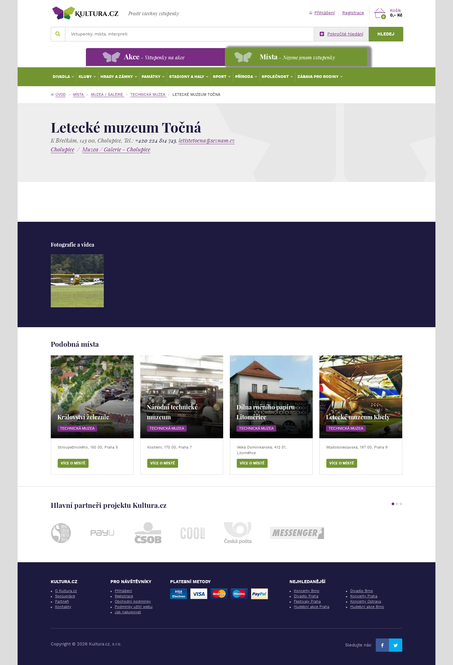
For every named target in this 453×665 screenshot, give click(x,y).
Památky (152, 76)
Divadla (62, 76)
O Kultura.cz (66, 591)
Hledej (385, 33)
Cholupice (62, 149)
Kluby (86, 76)
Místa (79, 94)
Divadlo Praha (306, 596)
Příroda (244, 76)
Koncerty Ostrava (365, 601)
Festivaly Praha (307, 601)
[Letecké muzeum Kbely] (360, 396)
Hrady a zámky (117, 76)
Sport (220, 76)
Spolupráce (65, 596)
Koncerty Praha (363, 596)
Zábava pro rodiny (318, 76)
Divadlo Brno (361, 591)
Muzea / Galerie (107, 94)
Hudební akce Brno (367, 607)
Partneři (62, 601)
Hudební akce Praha (311, 607)
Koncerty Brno (306, 591)
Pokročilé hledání (345, 33)
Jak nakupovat (128, 612)
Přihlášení (324, 12)
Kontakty (63, 607)
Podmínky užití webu (134, 607)
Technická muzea (148, 94)
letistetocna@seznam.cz (207, 140)
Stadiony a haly (187, 76)
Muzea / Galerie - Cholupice (116, 149)
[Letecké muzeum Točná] (77, 280)
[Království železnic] (92, 396)
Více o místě (73, 463)
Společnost (276, 76)
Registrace (353, 12)
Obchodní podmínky (133, 601)
